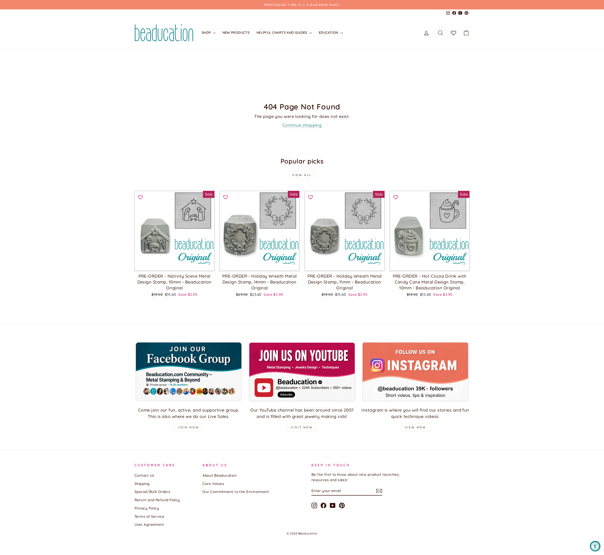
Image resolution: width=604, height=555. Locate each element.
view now (415, 427)
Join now (188, 427)
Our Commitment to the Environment (235, 491)
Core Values (213, 483)
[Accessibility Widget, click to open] (595, 546)
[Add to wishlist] (140, 196)
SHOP (207, 32)
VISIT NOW (302, 427)
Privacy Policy (146, 508)
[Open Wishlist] (453, 32)
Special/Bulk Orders (152, 491)
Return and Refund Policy (157, 500)
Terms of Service (149, 516)
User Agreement (149, 524)
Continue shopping (302, 125)
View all (302, 175)
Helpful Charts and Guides (282, 32)
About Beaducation (219, 475)
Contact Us (144, 475)
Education (329, 32)
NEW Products (235, 32)
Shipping (142, 483)
